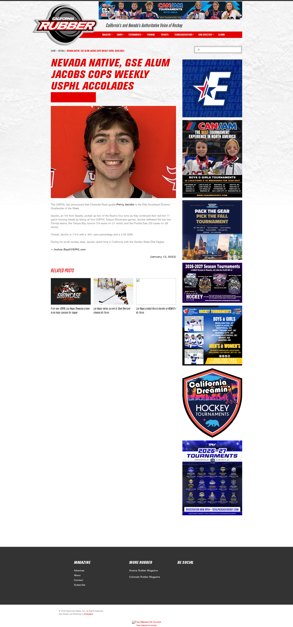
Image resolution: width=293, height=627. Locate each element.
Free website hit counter (147, 625)
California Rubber (65, 24)
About (77, 575)
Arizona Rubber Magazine (143, 570)
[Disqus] (113, 377)
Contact (78, 580)
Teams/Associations (183, 34)
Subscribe (79, 585)
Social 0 (180, 572)
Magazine (106, 34)
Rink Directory (205, 34)
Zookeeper (88, 614)
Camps (119, 34)
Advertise (79, 570)
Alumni (221, 34)
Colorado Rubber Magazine (144, 577)
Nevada (61, 50)
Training (151, 34)
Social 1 (189, 572)
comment (66, 97)
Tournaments (134, 34)
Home (53, 50)
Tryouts (164, 34)
